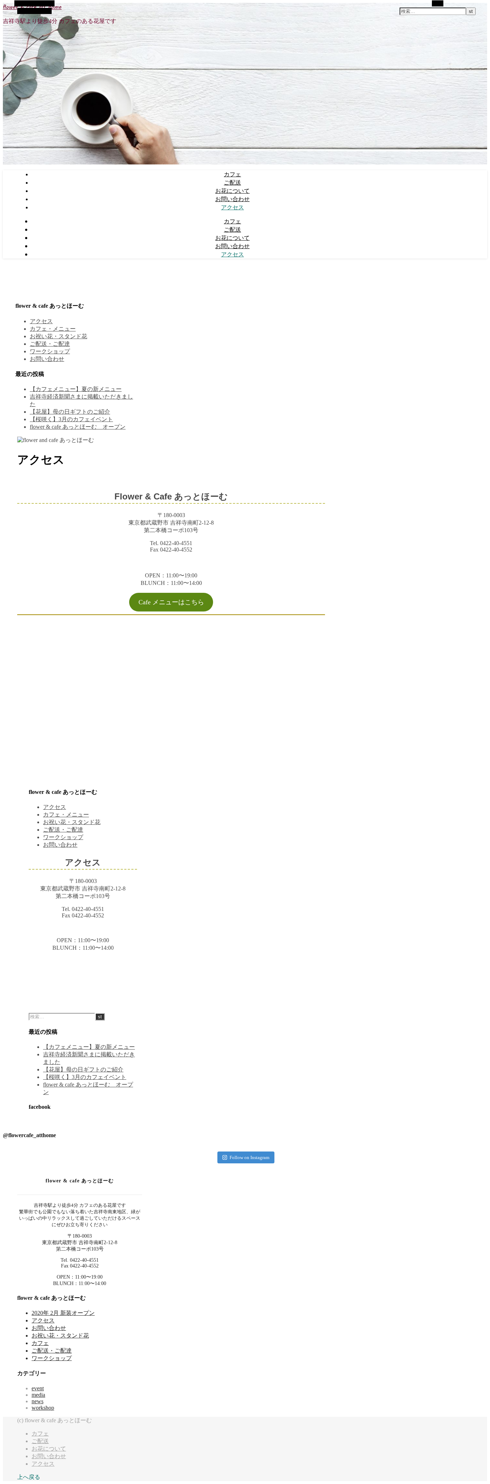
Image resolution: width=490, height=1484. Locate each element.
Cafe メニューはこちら (171, 602)
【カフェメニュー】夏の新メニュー (76, 389)
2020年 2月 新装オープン (63, 1313)
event (38, 1388)
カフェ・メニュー (53, 329)
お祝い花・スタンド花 (58, 336)
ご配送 (232, 182)
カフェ (232, 174)
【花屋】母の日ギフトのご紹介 (70, 412)
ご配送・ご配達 (50, 344)
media (38, 1395)
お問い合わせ (232, 199)
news (37, 1401)
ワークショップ (50, 351)
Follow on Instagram (249, 1157)
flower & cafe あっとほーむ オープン (78, 427)
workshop (43, 1408)
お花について (232, 191)
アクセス (232, 207)
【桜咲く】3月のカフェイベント (71, 419)
